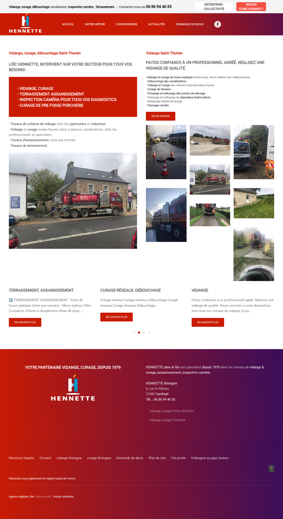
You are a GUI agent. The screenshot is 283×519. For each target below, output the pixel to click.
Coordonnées (126, 24)
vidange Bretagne (69, 458)
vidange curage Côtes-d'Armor (171, 411)
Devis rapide (160, 116)
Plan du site (157, 458)
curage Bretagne (99, 458)
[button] (166, 152)
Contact (45, 458)
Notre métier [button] (95, 24)
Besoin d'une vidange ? (251, 7)
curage (45, 88)
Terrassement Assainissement (52, 94)
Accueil (68, 24)
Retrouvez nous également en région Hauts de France (42, 478)
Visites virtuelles (63, 496)
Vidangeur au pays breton (209, 458)
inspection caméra (39, 99)
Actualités (156, 24)
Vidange (28, 88)
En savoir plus (25, 322)
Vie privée (178, 458)
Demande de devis (189, 24)
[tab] (134, 332)
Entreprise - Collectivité (214, 7)
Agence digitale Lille (21, 496)
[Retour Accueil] (25, 24)
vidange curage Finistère (167, 420)
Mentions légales (21, 458)
